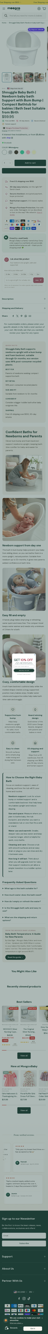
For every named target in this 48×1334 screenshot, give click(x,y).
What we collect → (16, 1323)
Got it (32, 1328)
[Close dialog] (34, 654)
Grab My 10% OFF (24, 670)
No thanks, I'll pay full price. (24, 674)
